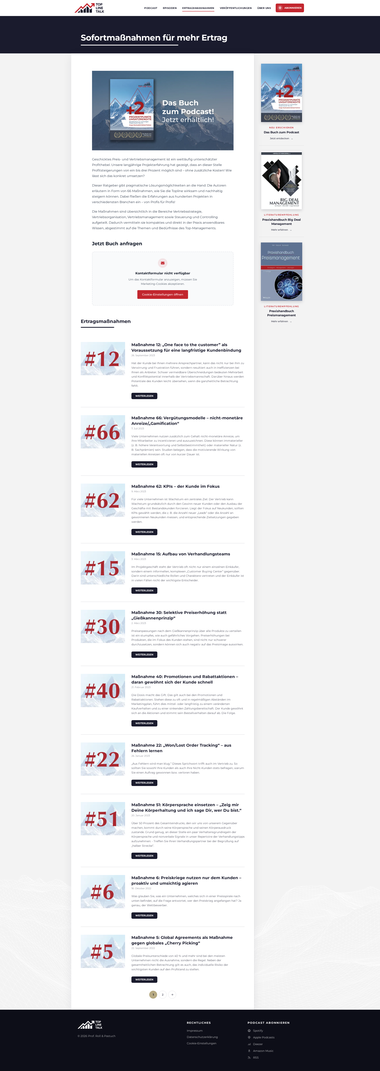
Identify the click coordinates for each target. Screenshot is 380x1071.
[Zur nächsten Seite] (172, 995)
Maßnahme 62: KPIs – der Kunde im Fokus (175, 486)
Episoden (170, 8)
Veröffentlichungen (236, 8)
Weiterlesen (144, 395)
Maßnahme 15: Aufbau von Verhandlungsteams (180, 554)
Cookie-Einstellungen (201, 1043)
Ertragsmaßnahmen (198, 8)
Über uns (264, 8)
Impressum (195, 1030)
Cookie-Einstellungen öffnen (162, 294)
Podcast (150, 8)
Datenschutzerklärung (202, 1037)
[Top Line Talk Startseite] (89, 8)
